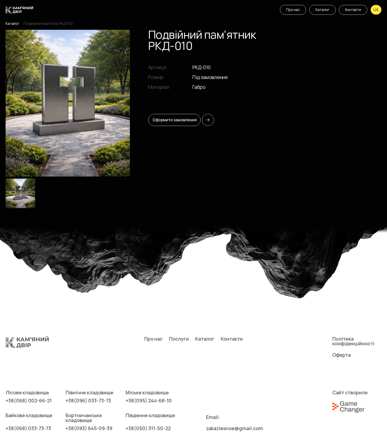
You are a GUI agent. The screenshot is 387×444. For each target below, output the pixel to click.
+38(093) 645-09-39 (89, 428)
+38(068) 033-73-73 (28, 428)
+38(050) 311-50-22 (148, 428)
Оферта (341, 354)
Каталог (12, 23)
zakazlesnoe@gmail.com (234, 428)
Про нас (153, 338)
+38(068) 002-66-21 (29, 400)
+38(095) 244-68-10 (149, 400)
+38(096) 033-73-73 (88, 400)
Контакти (232, 338)
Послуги (179, 338)
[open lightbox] (68, 103)
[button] (376, 10)
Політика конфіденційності (353, 341)
